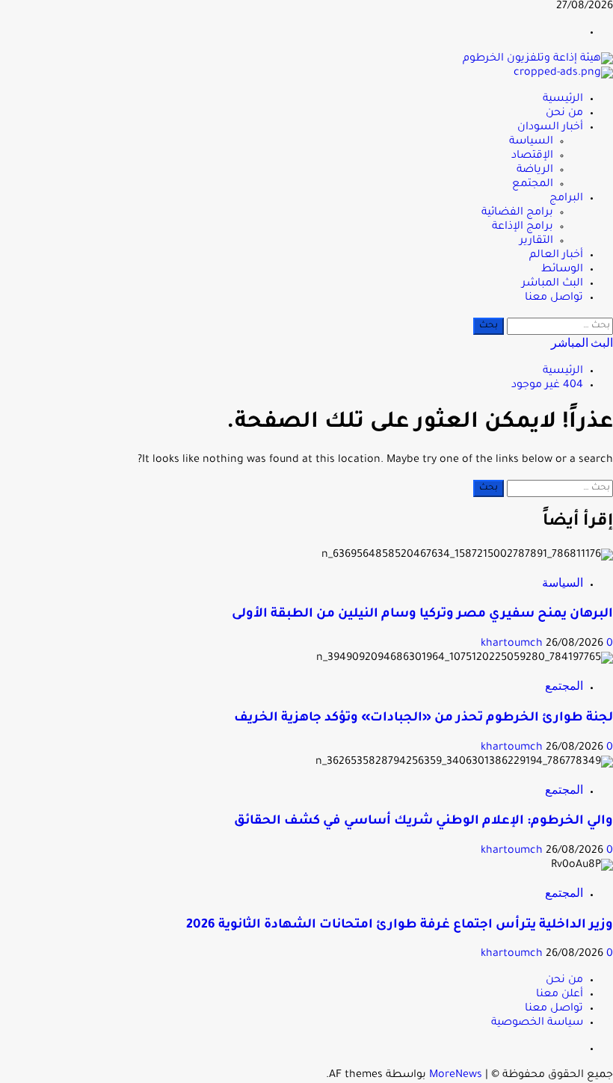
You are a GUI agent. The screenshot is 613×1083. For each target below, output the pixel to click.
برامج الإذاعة (522, 227)
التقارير (536, 241)
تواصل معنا (554, 298)
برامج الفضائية (517, 213)
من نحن (564, 114)
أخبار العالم (556, 256)
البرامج (566, 199)
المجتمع (532, 185)
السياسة (531, 142)
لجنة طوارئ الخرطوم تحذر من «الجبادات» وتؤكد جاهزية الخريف (423, 719)
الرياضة (535, 170)
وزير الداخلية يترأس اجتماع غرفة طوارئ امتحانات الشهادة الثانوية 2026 (399, 926)
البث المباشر (552, 284)
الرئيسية (563, 99)
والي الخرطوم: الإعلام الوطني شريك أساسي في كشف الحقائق (423, 822)
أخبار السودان (550, 128)
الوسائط (562, 270)
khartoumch (513, 644)
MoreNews (455, 1076)
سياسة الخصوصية (537, 1023)
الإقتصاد (532, 156)
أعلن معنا (559, 995)
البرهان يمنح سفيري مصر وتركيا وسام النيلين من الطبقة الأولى (422, 615)
